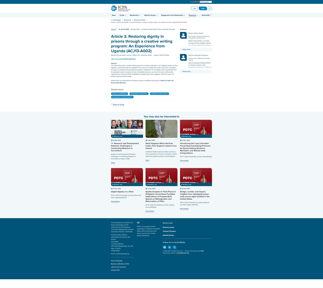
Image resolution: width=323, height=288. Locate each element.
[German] (194, 2)
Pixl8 (202, 251)
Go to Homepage (116, 261)
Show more (187, 49)
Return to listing (118, 104)
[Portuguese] (197, 2)
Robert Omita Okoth (195, 33)
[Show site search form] (210, 8)
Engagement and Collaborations (172, 15)
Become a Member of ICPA (120, 264)
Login (203, 8)
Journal (113, 29)
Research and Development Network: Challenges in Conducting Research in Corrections (125, 147)
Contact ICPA (115, 270)
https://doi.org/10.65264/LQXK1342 (123, 59)
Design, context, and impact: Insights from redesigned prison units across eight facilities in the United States (195, 195)
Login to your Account (118, 267)
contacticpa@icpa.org (122, 254)
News (114, 15)
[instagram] (174, 247)
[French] (192, 2)
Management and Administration (122, 97)
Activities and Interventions (159, 94)
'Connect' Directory (169, 231)
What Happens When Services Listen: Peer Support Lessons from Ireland (161, 146)
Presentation (184, 160)
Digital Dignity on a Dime (122, 191)
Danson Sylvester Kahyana (198, 55)
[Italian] (195, 2)
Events (122, 15)
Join (194, 8)
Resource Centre (139, 20)
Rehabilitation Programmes (139, 94)
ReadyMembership (183, 253)
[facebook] (164, 247)
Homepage (117, 20)
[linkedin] (169, 247)
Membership (134, 15)
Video (113, 163)
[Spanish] (198, 2)
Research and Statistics (119, 94)
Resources (192, 15)
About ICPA (205, 15)
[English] (191, 2)
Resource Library (168, 227)
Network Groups (149, 15)
